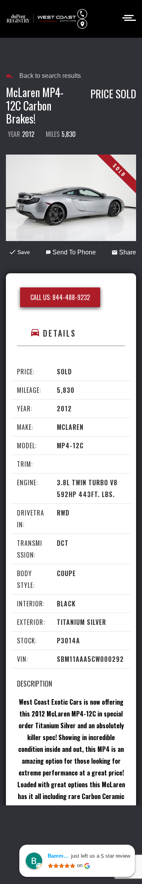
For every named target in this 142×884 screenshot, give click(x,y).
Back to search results (50, 75)
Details (59, 333)
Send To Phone (74, 252)
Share (127, 252)
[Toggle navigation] (127, 17)
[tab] (71, 333)
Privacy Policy (62, 823)
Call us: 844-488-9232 (60, 297)
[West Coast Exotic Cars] (41, 18)
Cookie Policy (108, 823)
